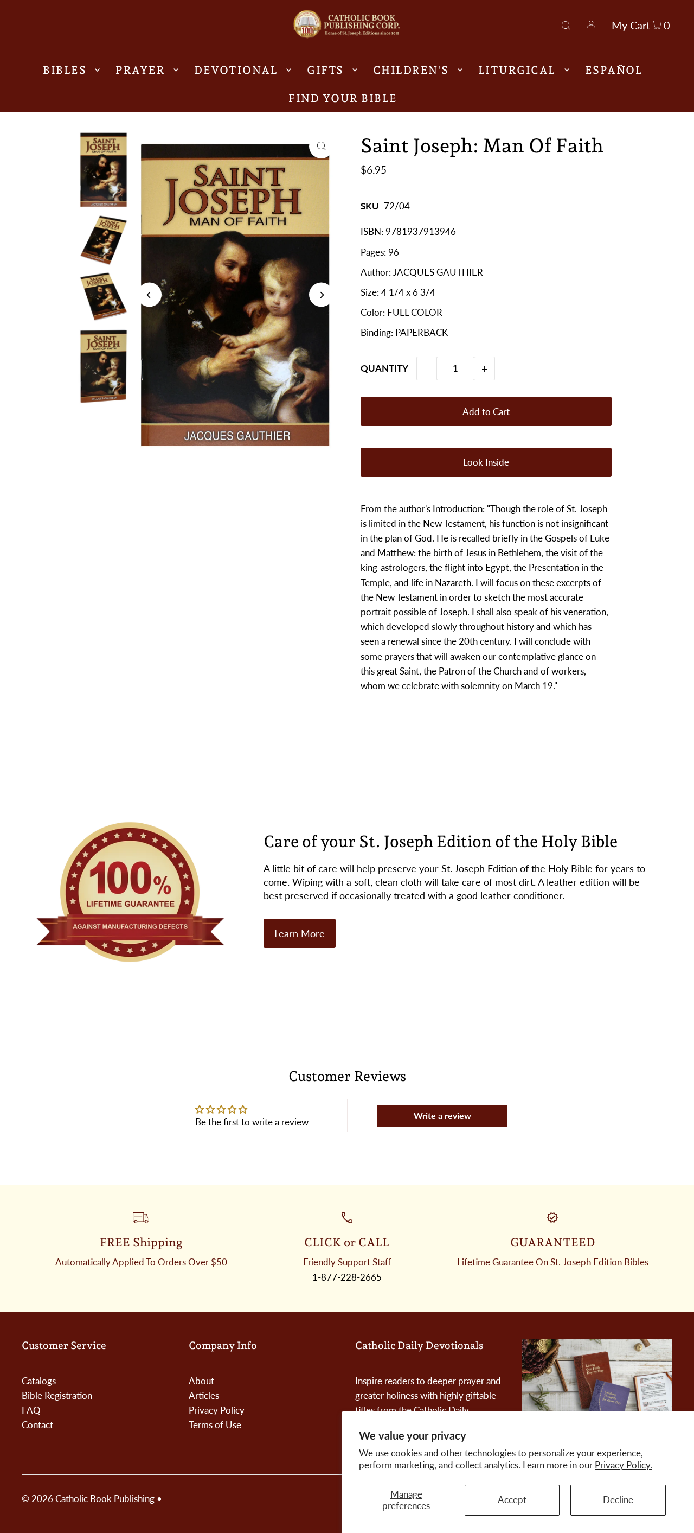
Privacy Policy (217, 1410)
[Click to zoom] (321, 146)
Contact (37, 1424)
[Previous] (149, 295)
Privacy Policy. (623, 1465)
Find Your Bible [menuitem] (342, 98)
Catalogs (39, 1380)
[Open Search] (566, 24)
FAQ (31, 1410)
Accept (512, 1499)
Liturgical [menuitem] (517, 70)
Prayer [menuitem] (140, 70)
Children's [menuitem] (411, 70)
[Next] (321, 295)
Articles (204, 1395)
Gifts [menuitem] (325, 70)
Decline (618, 1499)
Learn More (299, 933)
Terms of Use (215, 1424)
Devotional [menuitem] (236, 70)
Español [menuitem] (614, 70)
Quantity (384, 368)
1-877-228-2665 (347, 1277)
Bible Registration (57, 1395)
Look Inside (486, 462)
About (201, 1380)
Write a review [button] (442, 1115)
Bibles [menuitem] (64, 70)
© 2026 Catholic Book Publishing (88, 1498)
